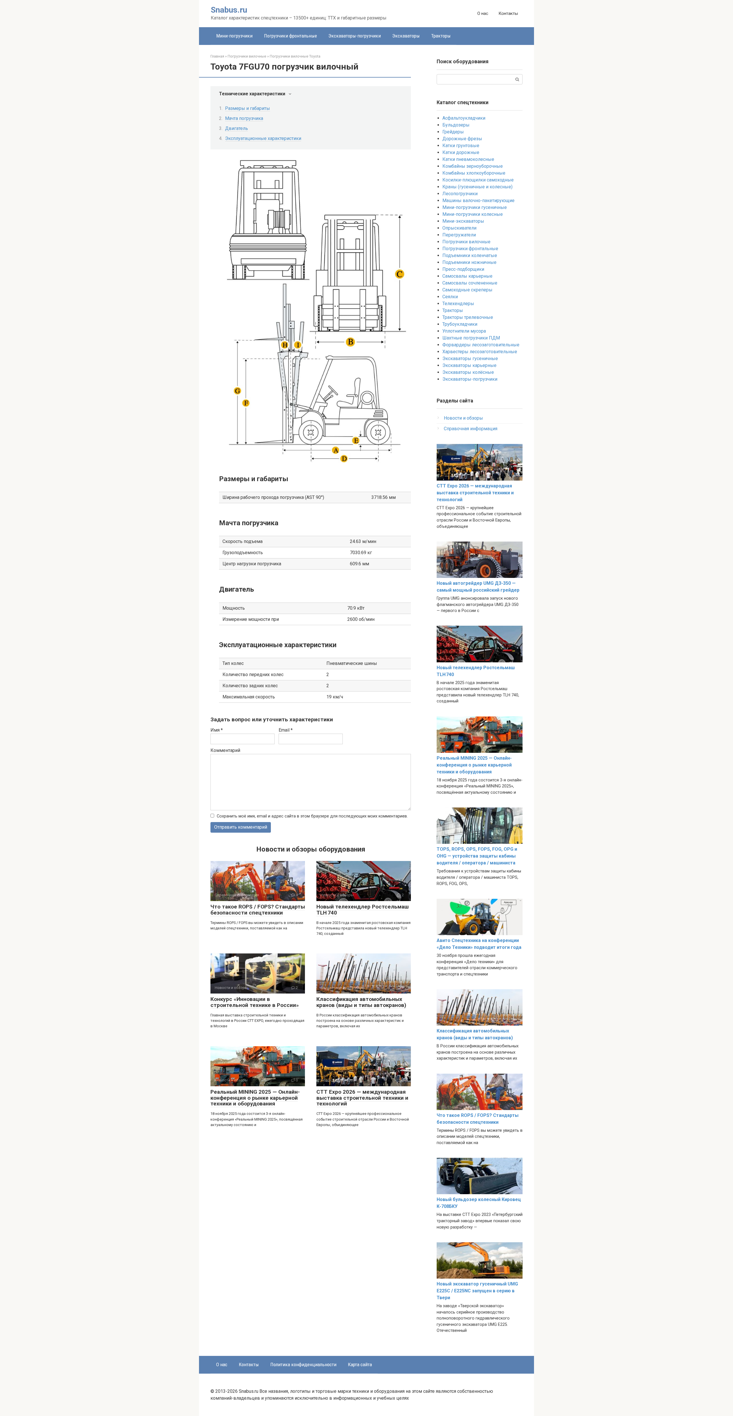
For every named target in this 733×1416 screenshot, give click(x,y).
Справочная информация (470, 428)
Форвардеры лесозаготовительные (480, 344)
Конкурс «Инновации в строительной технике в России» (254, 1002)
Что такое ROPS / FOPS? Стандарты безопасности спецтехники (257, 909)
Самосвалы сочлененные (469, 283)
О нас (482, 13)
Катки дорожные (460, 152)
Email (286, 730)
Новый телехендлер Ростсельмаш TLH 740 (362, 909)
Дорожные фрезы (462, 138)
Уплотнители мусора (464, 331)
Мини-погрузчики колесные (472, 214)
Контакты (508, 13)
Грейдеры (453, 132)
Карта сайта (360, 1364)
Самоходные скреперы (467, 290)
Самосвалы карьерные (467, 276)
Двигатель (236, 128)
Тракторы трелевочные (467, 317)
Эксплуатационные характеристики (263, 138)
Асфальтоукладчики (463, 118)
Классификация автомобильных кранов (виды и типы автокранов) (361, 1002)
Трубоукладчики (459, 324)
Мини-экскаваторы (463, 221)
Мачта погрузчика (244, 118)
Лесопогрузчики (460, 193)
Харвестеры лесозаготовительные (479, 351)
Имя (216, 730)
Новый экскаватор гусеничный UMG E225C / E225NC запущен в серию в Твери (477, 1290)
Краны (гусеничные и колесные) (477, 186)
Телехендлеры (458, 303)
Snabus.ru (229, 10)
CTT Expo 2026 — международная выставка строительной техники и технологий (362, 1098)
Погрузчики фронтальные (290, 36)
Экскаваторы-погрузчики (354, 36)
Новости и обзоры (463, 418)
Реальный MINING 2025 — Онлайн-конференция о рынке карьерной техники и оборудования (255, 1098)
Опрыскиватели (459, 228)
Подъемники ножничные (469, 262)
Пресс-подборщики (463, 269)
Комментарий (225, 750)
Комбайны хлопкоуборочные (473, 173)
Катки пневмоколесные (468, 159)
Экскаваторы (406, 36)
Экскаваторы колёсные (468, 372)
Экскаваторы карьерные (469, 365)
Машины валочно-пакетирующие (478, 200)
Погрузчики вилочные (466, 241)
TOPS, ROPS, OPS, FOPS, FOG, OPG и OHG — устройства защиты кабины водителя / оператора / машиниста (477, 856)
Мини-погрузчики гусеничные (474, 207)
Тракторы (441, 36)
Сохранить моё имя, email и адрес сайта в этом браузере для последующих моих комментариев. (312, 816)
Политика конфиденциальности (303, 1364)
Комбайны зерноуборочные (472, 166)
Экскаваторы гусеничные (470, 358)
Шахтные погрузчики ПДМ (471, 338)
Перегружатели (459, 235)
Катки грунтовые (460, 145)
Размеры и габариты (247, 108)
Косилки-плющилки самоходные (478, 180)
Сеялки (450, 296)
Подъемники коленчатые (469, 255)
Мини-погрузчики (234, 36)
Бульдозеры (456, 125)
